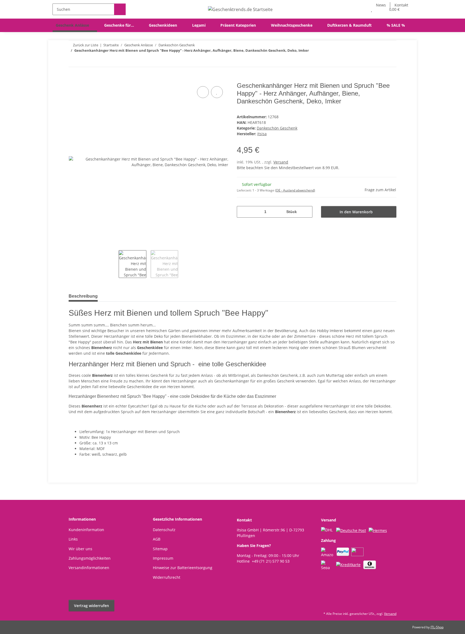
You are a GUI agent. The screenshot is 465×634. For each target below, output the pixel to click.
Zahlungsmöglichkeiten (90, 558)
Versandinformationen (89, 567)
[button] (361, 9)
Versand (280, 162)
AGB (156, 539)
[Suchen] (120, 9)
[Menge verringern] (243, 211)
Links (73, 539)
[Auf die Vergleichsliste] (203, 92)
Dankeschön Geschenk (277, 128)
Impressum (163, 558)
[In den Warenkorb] (73, 79)
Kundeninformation (86, 529)
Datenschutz (164, 529)
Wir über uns (80, 548)
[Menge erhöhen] (306, 211)
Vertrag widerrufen (91, 605)
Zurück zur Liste (85, 45)
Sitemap (160, 548)
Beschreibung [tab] (83, 296)
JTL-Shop (437, 627)
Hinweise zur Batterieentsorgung (182, 567)
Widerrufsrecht (166, 577)
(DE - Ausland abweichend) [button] (295, 190)
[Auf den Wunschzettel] (217, 92)
